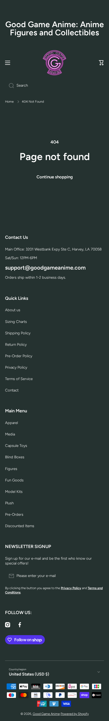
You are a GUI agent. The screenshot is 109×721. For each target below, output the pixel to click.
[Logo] (54, 62)
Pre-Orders (14, 514)
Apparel (11, 422)
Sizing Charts (16, 321)
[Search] (9, 85)
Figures (11, 468)
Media (10, 434)
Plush (9, 503)
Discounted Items (19, 526)
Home (9, 101)
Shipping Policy (17, 333)
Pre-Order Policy (18, 356)
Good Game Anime (46, 714)
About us (12, 310)
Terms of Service (19, 379)
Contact (12, 390)
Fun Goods (14, 480)
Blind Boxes (14, 457)
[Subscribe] (97, 576)
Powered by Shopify (75, 714)
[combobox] (54, 85)
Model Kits (14, 491)
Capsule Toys (16, 445)
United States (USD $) (29, 674)
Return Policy (16, 344)
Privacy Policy (16, 367)
